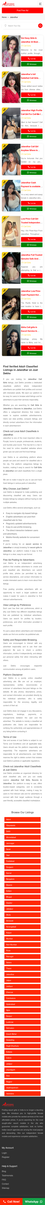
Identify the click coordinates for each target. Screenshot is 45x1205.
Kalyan (9, 932)
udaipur (9, 1063)
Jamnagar (10, 843)
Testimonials (7, 1175)
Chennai (9, 992)
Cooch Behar (11, 1034)
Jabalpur (9, 908)
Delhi (8, 831)
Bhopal (9, 897)
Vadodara (10, 1093)
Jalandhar (14, 17)
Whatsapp (33, 64)
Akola (8, 914)
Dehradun (10, 1028)
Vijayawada (10, 825)
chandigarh (10, 1069)
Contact (5, 1183)
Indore (8, 1057)
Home (4, 17)
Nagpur (9, 1081)
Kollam (9, 891)
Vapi (8, 855)
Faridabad (10, 861)
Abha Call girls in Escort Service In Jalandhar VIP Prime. (31, 331)
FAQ (4, 1179)
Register (5, 1157)
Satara (9, 962)
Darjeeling (10, 1040)
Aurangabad (11, 926)
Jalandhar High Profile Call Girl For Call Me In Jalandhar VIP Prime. (31, 114)
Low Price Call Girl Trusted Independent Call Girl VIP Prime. (31, 222)
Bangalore (10, 879)
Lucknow (9, 1022)
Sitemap (5, 1187)
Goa (8, 1075)
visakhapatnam (12, 1087)
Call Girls (27, 45)
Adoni (8, 819)
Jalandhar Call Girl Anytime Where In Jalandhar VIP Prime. (31, 150)
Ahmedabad (11, 837)
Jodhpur (9, 986)
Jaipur (8, 980)
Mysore (9, 885)
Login (4, 1152)
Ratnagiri (9, 956)
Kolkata (9, 1052)
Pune (8, 950)
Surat (8, 849)
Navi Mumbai (11, 944)
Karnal (8, 873)
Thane (8, 968)
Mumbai (9, 938)
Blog (4, 1171)
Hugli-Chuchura (12, 1046)
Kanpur (9, 1016)
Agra (8, 1010)
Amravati (9, 920)
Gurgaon (9, 867)
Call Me (33, 59)
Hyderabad (10, 1004)
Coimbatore (11, 998)
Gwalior (9, 903)
